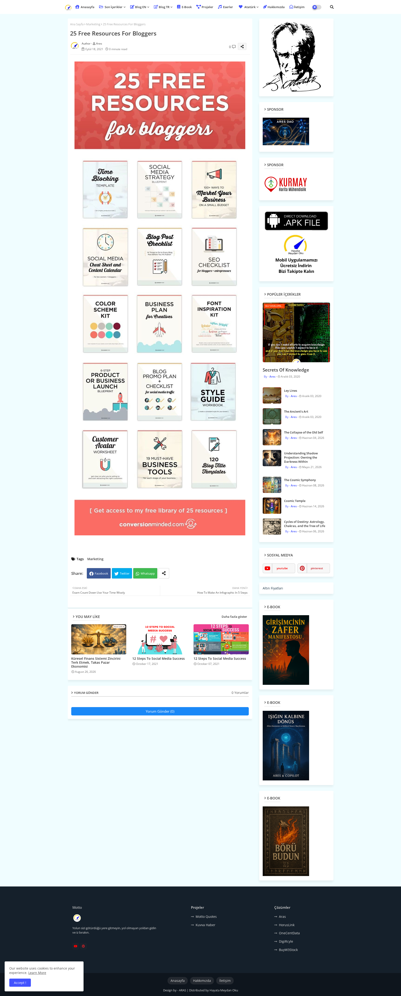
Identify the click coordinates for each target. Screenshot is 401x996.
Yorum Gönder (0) (160, 711)
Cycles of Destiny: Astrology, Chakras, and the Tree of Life (304, 524)
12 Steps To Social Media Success (158, 658)
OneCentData (289, 933)
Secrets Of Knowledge (286, 370)
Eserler (227, 7)
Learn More (37, 972)
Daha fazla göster (234, 616)
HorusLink (286, 925)
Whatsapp (148, 573)
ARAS (183, 990)
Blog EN (140, 7)
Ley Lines (290, 390)
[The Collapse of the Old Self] (272, 437)
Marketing (93, 24)
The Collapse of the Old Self (303, 432)
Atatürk (249, 7)
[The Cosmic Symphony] (272, 485)
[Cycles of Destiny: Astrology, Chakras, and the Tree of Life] (272, 526)
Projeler (207, 7)
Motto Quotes (206, 916)
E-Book (186, 7)
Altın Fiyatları (273, 588)
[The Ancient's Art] (272, 416)
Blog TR (164, 7)
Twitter (124, 573)
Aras (282, 916)
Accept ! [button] (20, 982)
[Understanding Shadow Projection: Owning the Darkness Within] (272, 458)
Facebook (101, 573)
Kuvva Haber (205, 925)
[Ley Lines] (272, 395)
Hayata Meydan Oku (224, 990)
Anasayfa (87, 7)
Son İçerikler (113, 7)
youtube (282, 568)
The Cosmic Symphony (300, 480)
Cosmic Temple (294, 501)
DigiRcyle (286, 941)
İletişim (299, 7)
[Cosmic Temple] (272, 506)
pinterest (317, 568)
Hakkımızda (276, 7)
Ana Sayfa (77, 24)
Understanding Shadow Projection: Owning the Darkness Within (301, 457)
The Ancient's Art (296, 411)
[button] (331, 7)
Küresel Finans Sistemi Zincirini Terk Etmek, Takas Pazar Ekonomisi (95, 662)
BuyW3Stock (288, 949)
